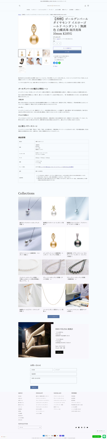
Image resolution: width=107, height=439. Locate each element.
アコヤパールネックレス (59, 396)
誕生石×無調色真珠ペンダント (42, 396)
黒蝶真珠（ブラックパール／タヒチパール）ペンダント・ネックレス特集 (77, 254)
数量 (54, 41)
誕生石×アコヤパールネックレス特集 (29, 223)
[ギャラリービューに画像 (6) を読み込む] (30, 61)
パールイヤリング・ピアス (59, 402)
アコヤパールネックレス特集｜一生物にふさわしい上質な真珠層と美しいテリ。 (29, 279)
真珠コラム (20, 400)
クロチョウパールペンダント (42, 407)
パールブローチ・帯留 (58, 404)
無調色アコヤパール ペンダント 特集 (53, 223)
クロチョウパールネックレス (60, 400)
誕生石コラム (21, 404)
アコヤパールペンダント (41, 398)
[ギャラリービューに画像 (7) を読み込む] (38, 61)
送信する (34, 387)
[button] (19, 5)
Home (19, 14)
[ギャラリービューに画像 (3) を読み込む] (38, 53)
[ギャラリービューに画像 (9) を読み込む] (22, 69)
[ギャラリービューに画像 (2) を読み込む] (30, 53)
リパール (20, 407)
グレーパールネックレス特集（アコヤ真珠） (53, 278)
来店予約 (59, 352)
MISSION (20, 415)
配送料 (58, 38)
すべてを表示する (53, 316)
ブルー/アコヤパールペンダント (42, 400)
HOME (19, 396)
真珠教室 (20, 409)
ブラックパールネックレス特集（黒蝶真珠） (76, 278)
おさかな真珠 (39, 409)
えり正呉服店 (21, 417)
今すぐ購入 (67, 51)
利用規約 (73, 396)
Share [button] (56, 66)
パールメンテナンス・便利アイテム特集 (76, 310)
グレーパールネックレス (59, 398)
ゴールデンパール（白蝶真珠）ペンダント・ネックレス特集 (53, 254)
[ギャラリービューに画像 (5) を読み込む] (22, 61)
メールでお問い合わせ (76, 409)
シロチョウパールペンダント (42, 402)
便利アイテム (56, 407)
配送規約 (73, 400)
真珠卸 (19, 411)
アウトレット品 (57, 409)
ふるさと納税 (39, 413)
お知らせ (20, 398)
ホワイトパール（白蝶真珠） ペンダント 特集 (30, 254)
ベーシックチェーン (40, 411)
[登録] (39, 427)
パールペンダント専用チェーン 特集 (53, 310)
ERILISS (20, 420)
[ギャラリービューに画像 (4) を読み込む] (46, 53)
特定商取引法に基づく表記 (77, 404)
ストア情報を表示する (59, 59)
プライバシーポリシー (76, 402)
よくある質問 (74, 407)
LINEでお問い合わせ (75, 411)
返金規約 (73, 398)
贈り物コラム (21, 402)
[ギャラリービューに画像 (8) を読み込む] (46, 61)
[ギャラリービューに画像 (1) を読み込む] (22, 53)
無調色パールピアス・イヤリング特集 (29, 310)
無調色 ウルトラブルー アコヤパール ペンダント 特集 (77, 223)
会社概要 (20, 413)
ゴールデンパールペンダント (42, 404)
